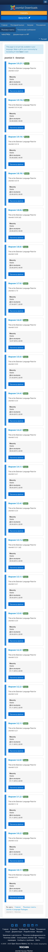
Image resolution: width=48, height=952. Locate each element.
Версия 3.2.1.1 (15, 723)
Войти (37, 940)
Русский (44, 39)
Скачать (24, 12)
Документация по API (21, 34)
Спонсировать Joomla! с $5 (27, 937)
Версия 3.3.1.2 (15, 540)
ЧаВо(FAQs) (5, 34)
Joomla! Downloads (27, 7)
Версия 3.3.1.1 (15, 576)
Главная (4, 25)
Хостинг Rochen (24, 951)
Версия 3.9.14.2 (16, 100)
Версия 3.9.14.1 (16, 136)
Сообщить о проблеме (25, 940)
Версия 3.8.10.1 (16, 173)
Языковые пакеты (7, 29)
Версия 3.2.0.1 (15, 760)
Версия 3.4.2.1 (15, 430)
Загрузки (30, 25)
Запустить (23, 17)
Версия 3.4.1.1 (15, 466)
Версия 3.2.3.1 (15, 650)
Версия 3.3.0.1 (15, 613)
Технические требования (26, 29)
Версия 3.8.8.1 (15, 246)
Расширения (41, 25)
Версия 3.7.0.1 (15, 283)
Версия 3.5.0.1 (15, 356)
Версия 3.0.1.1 (15, 870)
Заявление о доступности (12, 935)
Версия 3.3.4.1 (15, 503)
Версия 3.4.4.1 (15, 393)
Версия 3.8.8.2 (15, 210)
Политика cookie (9, 937)
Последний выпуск (17, 25)
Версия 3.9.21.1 (16, 63)
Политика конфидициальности (34, 935)
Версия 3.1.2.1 (15, 796)
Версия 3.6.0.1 (15, 320)
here (21, 52)
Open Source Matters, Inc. (21, 943)
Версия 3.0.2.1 (15, 833)
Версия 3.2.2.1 (15, 686)
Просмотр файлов (16, 91)
